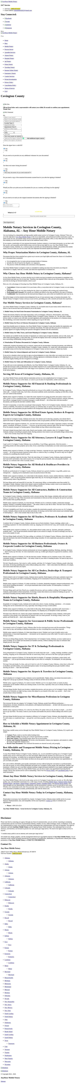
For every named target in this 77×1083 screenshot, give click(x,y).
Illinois (7, 930)
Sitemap (3, 1081)
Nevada (7, 998)
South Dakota (9, 1037)
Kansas (7, 948)
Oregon (7, 1025)
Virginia (7, 1052)
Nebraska (7, 995)
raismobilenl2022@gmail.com (23, 10)
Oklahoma (8, 1022)
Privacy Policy (9, 82)
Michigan (7, 980)
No (6, 150)
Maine (6, 966)
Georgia (7, 912)
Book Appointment (9, 222)
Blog (6, 43)
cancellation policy (63, 770)
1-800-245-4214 (15, 9)
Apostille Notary (46, 783)
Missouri (7, 989)
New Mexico (8, 1007)
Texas (6, 1040)
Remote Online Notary (11, 70)
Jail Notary (8, 61)
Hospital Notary (9, 58)
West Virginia (9, 1058)
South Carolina (9, 1034)
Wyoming (7, 1064)
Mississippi (8, 986)
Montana (7, 992)
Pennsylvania (8, 1028)
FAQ (6, 91)
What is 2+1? (12, 212)
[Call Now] (38, 1068)
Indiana (7, 936)
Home (6, 40)
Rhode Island (8, 1031)
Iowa (6, 942)
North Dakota (9, 1016)
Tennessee (11, 1043)
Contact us (49, 800)
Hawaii (7, 918)
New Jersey (8, 1004)
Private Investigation (11, 79)
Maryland (7, 972)
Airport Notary (9, 55)
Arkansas (7, 876)
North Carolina (9, 1013)
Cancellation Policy (10, 85)
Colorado (7, 888)
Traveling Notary (10, 67)
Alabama (7, 858)
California (7, 882)
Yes (6, 149)
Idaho (6, 924)
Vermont (7, 1049)
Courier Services (9, 76)
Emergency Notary (10, 73)
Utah (6, 1046)
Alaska (7, 864)
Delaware (7, 900)
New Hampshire (9, 1001)
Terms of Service (10, 88)
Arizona (7, 870)
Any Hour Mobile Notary (23, 237)
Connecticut (8, 894)
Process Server (9, 49)
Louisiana (7, 960)
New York (8, 1010)
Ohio (6, 1019)
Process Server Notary (61, 783)
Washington (8, 1055)
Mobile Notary (9, 46)
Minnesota (8, 983)
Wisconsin (8, 1061)
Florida (7, 906)
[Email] (38, 1071)
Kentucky (7, 954)
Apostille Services (10, 52)
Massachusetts (9, 977)
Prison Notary (9, 64)
